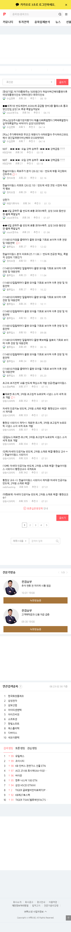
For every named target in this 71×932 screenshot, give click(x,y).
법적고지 (36, 905)
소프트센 (12, 719)
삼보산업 (12, 705)
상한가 (6, 199)
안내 (37, 508)
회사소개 (17, 902)
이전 (58, 572)
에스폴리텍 (13, 728)
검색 (60, 14)
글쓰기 (62, 82)
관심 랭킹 (32, 748)
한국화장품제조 (16, 696)
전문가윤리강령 (51, 905)
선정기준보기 (20, 686)
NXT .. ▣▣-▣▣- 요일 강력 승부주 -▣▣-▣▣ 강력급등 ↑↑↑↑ (34, 160)
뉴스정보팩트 (9, 386)
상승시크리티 (9, 401)
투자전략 (24, 22)
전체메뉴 (68, 14)
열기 (68, 918)
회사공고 (29, 902)
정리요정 (11, 178)
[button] (29, 82)
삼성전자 (12, 700)
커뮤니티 (8, 22)
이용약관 (53, 902)
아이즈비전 (13, 714)
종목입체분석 (42, 22)
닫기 (66, 4)
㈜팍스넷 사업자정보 (34, 911)
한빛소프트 (13, 723)
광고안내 (41, 902)
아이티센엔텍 (15, 710)
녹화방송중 (35, 600)
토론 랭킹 (20, 748)
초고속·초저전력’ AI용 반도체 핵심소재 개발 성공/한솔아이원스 (34, 383)
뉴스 (58, 22)
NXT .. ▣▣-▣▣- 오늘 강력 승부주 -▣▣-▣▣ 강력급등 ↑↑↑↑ (34, 148)
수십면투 (11, 98)
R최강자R (7, 152)
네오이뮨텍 (13, 737)
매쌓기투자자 (13, 203)
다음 (67, 572)
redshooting (9, 487)
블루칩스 (11, 246)
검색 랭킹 (8, 748)
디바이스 (12, 732)
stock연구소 (12, 112)
